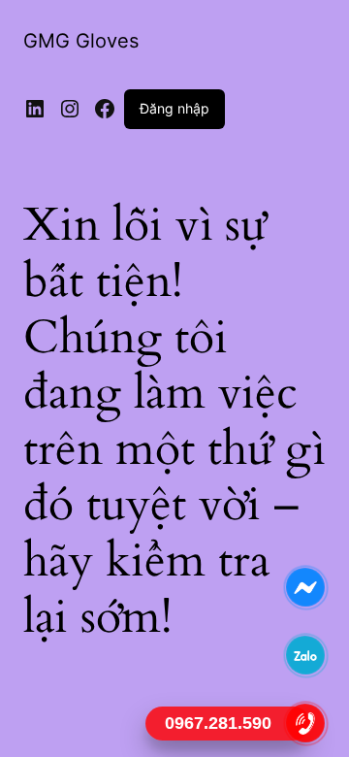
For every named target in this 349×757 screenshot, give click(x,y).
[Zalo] (306, 655)
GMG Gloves (81, 40)
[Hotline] (306, 723)
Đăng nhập (174, 108)
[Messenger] (306, 587)
